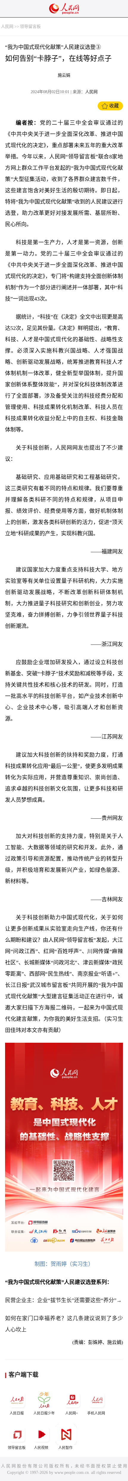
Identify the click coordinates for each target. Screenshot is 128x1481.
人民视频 (41, 1448)
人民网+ (71, 1413)
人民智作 (65, 1448)
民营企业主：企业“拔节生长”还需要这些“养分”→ (63, 1300)
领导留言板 (30, 26)
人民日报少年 (44, 1413)
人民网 (7, 26)
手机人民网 (96, 1413)
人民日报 (17, 1413)
